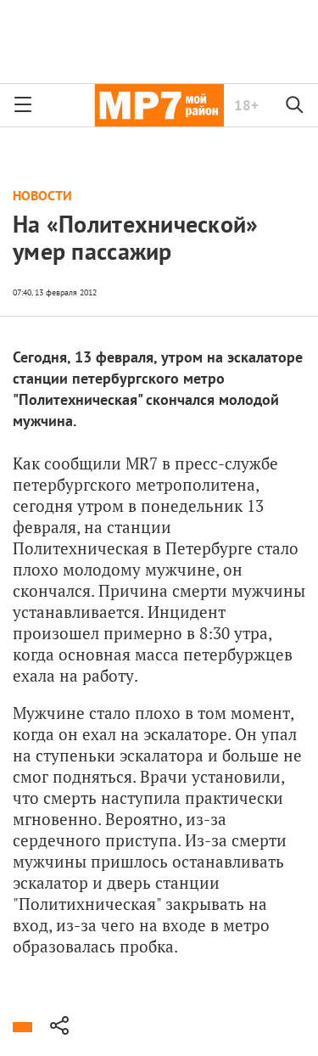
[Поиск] (295, 105)
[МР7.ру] (159, 105)
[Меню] (23, 105)
